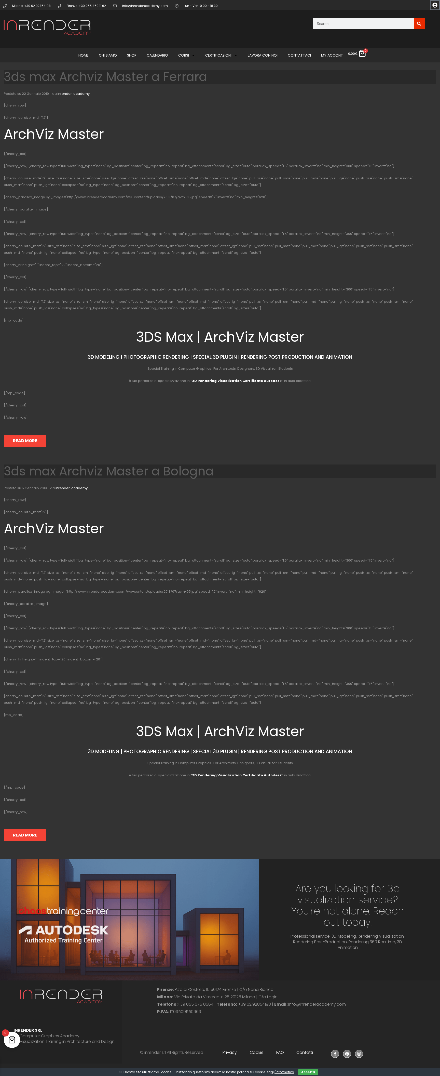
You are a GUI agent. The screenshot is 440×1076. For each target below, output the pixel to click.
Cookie (257, 1052)
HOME (83, 55)
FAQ (280, 1052)
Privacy (230, 1052)
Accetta (308, 1072)
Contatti (304, 1052)
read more (25, 441)
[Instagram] (359, 1054)
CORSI (183, 55)
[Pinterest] (347, 1054)
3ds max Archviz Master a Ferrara (105, 76)
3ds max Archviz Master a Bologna (109, 471)
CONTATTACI (299, 55)
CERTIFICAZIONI (218, 55)
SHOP (131, 55)
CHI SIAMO (108, 55)
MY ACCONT (332, 55)
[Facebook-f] (335, 1054)
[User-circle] (435, 5)
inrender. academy (74, 93)
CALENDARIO (157, 55)
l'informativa (284, 1072)
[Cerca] (419, 23)
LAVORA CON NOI (263, 55)
